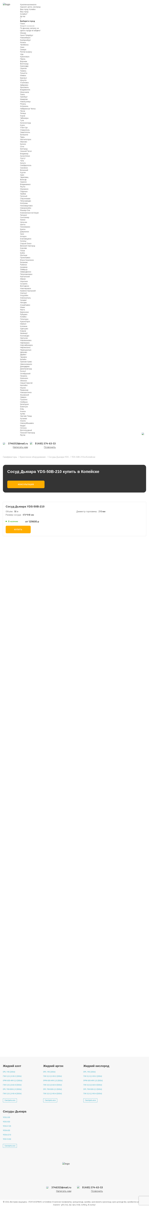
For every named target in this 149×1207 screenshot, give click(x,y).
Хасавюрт (24, 333)
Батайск (23, 359)
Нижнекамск (25, 227)
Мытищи (23, 255)
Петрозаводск (25, 201)
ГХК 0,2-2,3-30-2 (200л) (12, 1076)
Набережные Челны (28, 109)
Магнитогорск (25, 139)
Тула (22, 120)
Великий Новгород (27, 246)
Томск (22, 95)
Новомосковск (25, 340)
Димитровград (26, 369)
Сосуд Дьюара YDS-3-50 (22, 970)
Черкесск (23, 357)
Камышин (24, 378)
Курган (23, 173)
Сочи (22, 147)
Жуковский (24, 395)
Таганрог (23, 215)
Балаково (24, 262)
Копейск (32, 9)
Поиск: (22, 24)
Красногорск (25, 322)
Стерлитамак (25, 199)
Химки (22, 220)
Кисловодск (24, 336)
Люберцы (24, 270)
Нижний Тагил (26, 151)
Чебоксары (24, 118)
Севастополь (25, 132)
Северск (23, 397)
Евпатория (24, 404)
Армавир (24, 267)
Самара (23, 50)
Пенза (22, 111)
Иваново (23, 142)
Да (21, 17)
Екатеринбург (25, 40)
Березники (24, 312)
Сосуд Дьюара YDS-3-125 (23, 901)
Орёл (22, 175)
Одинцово (24, 329)
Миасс (22, 307)
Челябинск (24, 45)
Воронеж (23, 61)
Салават (23, 300)
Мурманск (24, 189)
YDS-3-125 (7, 1126)
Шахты (22, 225)
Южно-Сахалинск (27, 260)
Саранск (23, 182)
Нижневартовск (26, 206)
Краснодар (24, 66)
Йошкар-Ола (25, 210)
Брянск (23, 144)
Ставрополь (25, 130)
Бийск (22, 253)
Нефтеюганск (25, 348)
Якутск (22, 187)
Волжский (24, 170)
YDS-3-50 (6, 1122)
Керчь (22, 310)
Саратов (23, 68)
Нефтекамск (25, 343)
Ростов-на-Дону (26, 52)
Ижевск (23, 76)
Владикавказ (25, 184)
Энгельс (23, 241)
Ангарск (23, 236)
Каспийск (24, 385)
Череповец (24, 177)
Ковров (23, 331)
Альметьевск (25, 305)
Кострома (24, 203)
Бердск (22, 426)
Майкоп (23, 324)
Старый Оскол (25, 244)
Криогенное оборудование (33, 457)
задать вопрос (19, 1049)
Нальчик (23, 222)
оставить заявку (80, 754)
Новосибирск (25, 38)
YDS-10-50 (7, 1139)
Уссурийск (24, 295)
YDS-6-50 (6, 1130)
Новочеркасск (25, 289)
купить (18, 529)
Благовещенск (25, 239)
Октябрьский (25, 374)
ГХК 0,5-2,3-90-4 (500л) (12, 1093)
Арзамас (23, 419)
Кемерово (24, 99)
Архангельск (25, 156)
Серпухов (24, 338)
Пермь (22, 59)
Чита (22, 161)
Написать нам (20, 447)
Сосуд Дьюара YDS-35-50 (23, 936)
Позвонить (50, 447)
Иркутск (23, 80)
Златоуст (23, 293)
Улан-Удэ (24, 128)
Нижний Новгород (27, 433)
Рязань (23, 104)
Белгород (23, 149)
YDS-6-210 (7, 1135)
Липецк (23, 113)
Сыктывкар (24, 217)
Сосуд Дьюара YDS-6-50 (22, 867)
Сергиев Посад (26, 416)
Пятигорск (24, 319)
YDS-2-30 (6, 1117)
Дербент (23, 355)
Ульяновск (24, 83)
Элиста (23, 421)
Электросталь (25, 298)
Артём (22, 414)
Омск (22, 47)
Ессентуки (24, 407)
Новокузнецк (25, 102)
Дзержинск (24, 232)
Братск (22, 229)
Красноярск (24, 57)
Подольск (24, 192)
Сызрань (23, 284)
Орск (22, 234)
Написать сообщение (37, 685)
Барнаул (23, 78)
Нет (24, 17)
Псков (22, 251)
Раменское (24, 390)
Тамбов (23, 194)
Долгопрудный (26, 430)
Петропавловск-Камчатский (26, 275)
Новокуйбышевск (27, 423)
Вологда (23, 180)
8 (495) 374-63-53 (69, 686)
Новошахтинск (26, 392)
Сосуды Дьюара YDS (58, 457)
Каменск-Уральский (28, 291)
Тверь (22, 137)
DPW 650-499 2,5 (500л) (12, 1080)
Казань (23, 42)
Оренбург (24, 97)
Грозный (23, 196)
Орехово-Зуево (26, 362)
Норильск (24, 281)
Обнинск (23, 381)
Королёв (23, 248)
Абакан (23, 279)
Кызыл (23, 371)
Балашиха (24, 135)
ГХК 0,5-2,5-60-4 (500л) (12, 1085)
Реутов (22, 435)
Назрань (23, 376)
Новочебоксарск (26, 345)
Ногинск (23, 428)
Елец (22, 409)
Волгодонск (24, 286)
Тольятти (23, 73)
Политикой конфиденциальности (94, 744)
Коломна (23, 326)
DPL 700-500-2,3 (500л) (12, 1089)
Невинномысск (26, 364)
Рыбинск (23, 265)
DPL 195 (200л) (9, 1072)
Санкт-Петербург (26, 35)
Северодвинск (25, 272)
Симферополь (25, 165)
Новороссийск (25, 208)
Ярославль (24, 87)
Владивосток (25, 90)
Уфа (21, 54)
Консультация (26, 484)
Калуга (23, 163)
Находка (23, 303)
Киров (22, 116)
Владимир (24, 154)
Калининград (25, 123)
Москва (23, 33)
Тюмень (23, 71)
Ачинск (23, 411)
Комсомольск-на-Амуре (29, 213)
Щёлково (23, 352)
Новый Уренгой (26, 383)
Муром (23, 388)
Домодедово (25, 367)
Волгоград (24, 64)
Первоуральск (25, 350)
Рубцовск (23, 314)
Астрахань (24, 106)
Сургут (22, 158)
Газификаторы (10, 457)
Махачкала (24, 92)
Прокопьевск (25, 258)
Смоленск (24, 168)
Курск (22, 125)
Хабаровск (24, 85)
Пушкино (23, 400)
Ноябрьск (24, 402)
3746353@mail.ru (95, 686)
